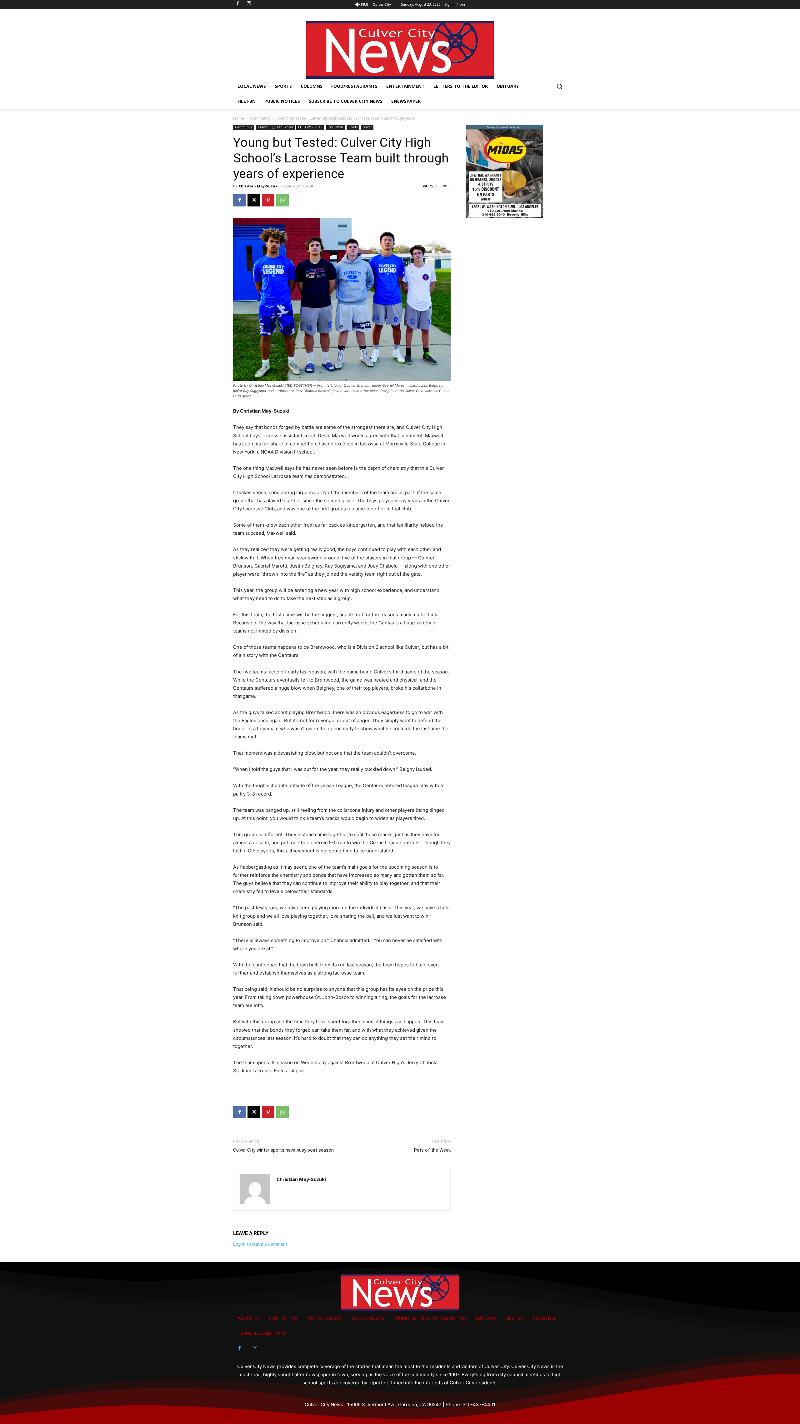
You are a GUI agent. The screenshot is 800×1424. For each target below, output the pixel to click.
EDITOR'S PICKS (310, 127)
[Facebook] (239, 200)
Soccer (367, 127)
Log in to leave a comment (260, 1244)
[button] (559, 86)
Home (238, 118)
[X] (254, 200)
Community (260, 118)
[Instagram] (255, 1348)
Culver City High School (275, 127)
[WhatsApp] (282, 200)
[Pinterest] (268, 200)
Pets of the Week (432, 1150)
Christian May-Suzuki (259, 186)
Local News (335, 127)
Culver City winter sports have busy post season (283, 1150)
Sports (353, 127)
